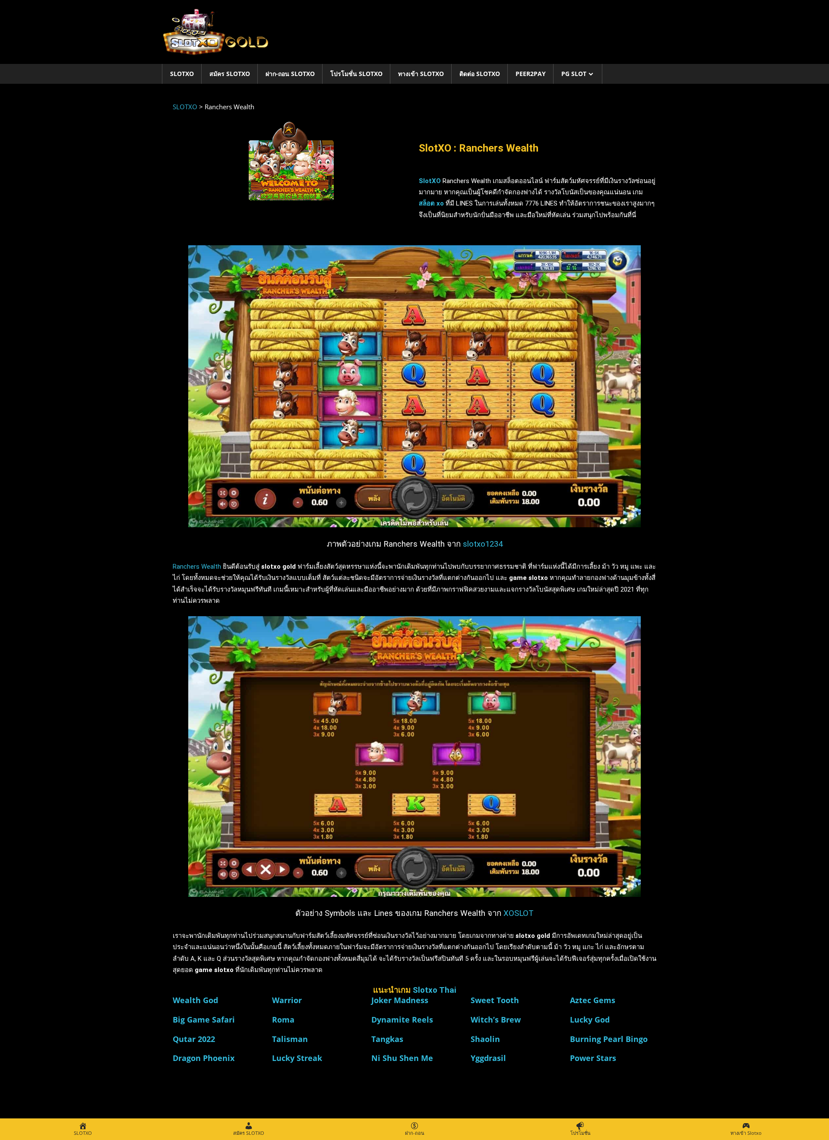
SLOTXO (182, 74)
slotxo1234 (483, 544)
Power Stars (593, 1058)
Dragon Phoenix (203, 1058)
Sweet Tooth (495, 1000)
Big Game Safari (204, 1019)
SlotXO (430, 181)
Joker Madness (399, 1000)
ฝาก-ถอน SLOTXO (290, 74)
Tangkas (387, 1039)
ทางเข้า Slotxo (421, 74)
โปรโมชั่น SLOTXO (356, 74)
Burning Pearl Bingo (609, 1039)
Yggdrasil (488, 1058)
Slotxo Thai (434, 990)
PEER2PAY (531, 74)
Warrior (287, 1000)
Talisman (290, 1039)
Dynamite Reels (402, 1019)
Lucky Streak (297, 1058)
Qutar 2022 (194, 1039)
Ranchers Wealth (197, 566)
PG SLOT (573, 74)
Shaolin (485, 1039)
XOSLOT (518, 913)
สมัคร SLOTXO (229, 74)
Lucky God (590, 1019)
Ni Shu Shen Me (402, 1058)
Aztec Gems (592, 1000)
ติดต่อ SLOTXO (479, 74)
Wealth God (195, 1000)
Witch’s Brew (496, 1019)
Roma (283, 1019)
